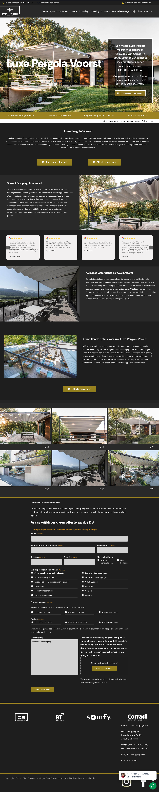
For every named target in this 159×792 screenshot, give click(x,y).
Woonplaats (106, 545)
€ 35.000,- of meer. (110, 622)
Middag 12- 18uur (76, 612)
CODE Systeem (91, 582)
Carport (88, 591)
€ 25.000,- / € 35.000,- (77, 622)
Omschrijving (37, 637)
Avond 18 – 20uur (110, 612)
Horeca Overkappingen (44, 577)
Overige (88, 595)
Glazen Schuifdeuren (43, 595)
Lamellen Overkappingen (96, 573)
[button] (8, 247)
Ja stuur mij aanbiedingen (106, 561)
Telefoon (38, 557)
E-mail (70, 557)
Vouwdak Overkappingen (96, 577)
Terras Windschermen (44, 591)
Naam (37, 533)
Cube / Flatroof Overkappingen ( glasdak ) (53, 582)
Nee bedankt (123, 561)
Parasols (89, 586)
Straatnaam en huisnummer (47, 545)
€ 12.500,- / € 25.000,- (44, 622)
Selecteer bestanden (104, 668)
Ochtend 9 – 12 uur (43, 612)
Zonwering (39, 586)
